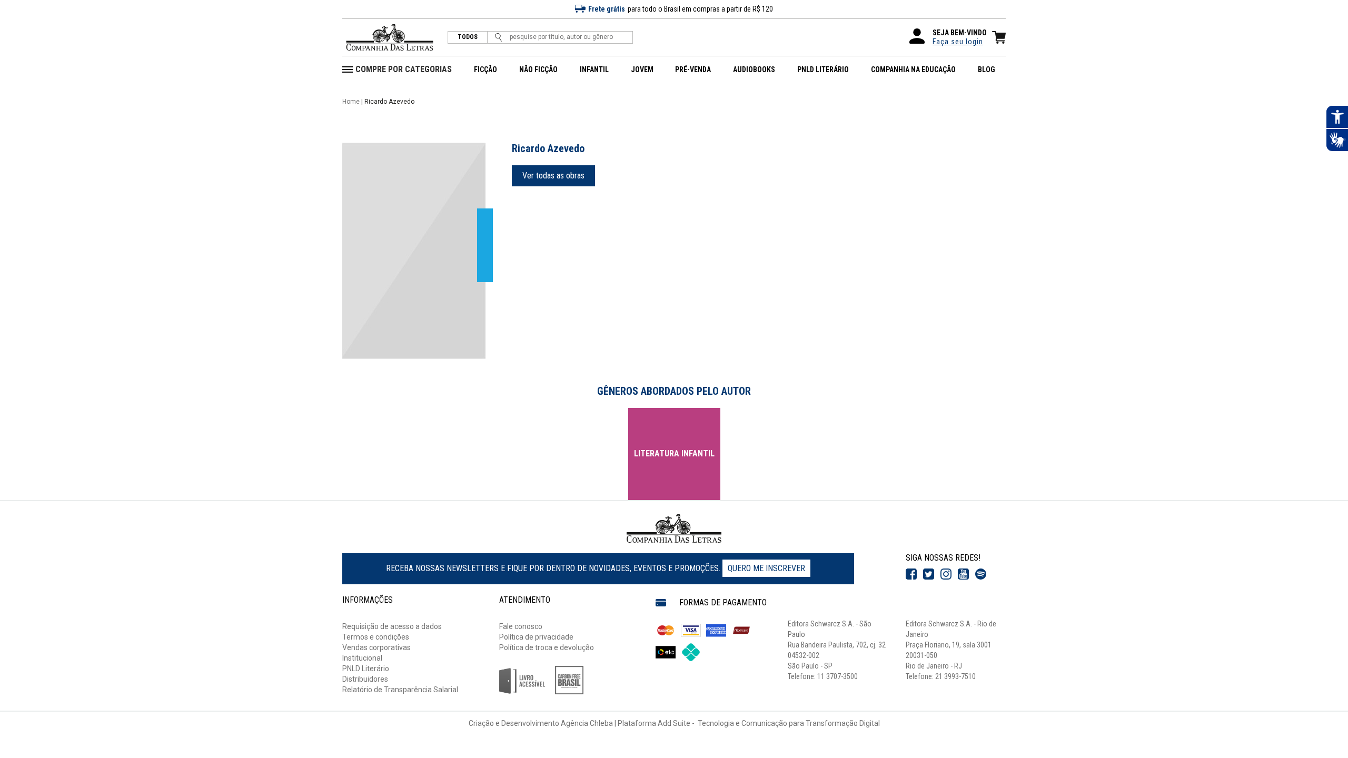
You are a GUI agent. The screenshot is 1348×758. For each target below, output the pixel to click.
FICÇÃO (485, 69)
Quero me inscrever (766, 568)
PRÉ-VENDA (693, 69)
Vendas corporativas (376, 647)
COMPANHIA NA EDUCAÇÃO (913, 69)
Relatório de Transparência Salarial (400, 689)
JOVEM (642, 69)
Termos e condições (375, 637)
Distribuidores (365, 679)
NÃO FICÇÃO (538, 69)
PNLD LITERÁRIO (823, 69)
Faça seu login (958, 41)
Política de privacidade (536, 637)
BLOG (986, 69)
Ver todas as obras (553, 176)
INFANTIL (594, 69)
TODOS (468, 37)
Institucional (362, 658)
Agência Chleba (587, 723)
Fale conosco (520, 626)
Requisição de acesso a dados (392, 626)
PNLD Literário (365, 668)
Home (351, 101)
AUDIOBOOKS (754, 69)
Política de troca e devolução (546, 647)
